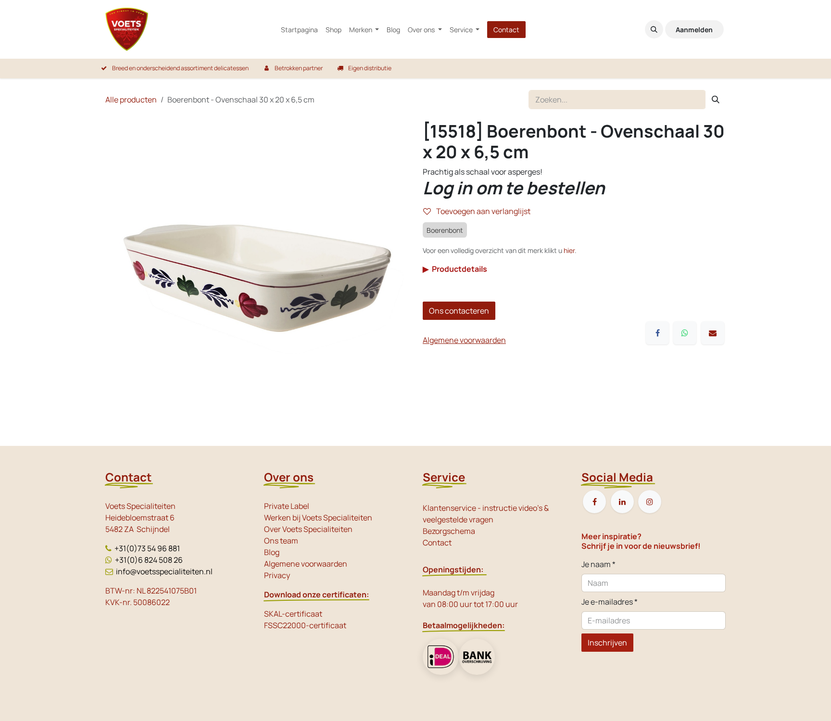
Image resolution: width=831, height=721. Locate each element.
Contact (506, 29)
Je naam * (598, 564)
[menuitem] (299, 29)
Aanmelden (694, 29)
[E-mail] (712, 332)
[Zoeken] (715, 99)
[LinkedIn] (622, 501)
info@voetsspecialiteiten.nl (164, 571)
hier (569, 250)
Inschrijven (607, 642)
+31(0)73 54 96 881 (147, 548)
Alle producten (131, 99)
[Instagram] (649, 501)
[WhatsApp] (684, 332)
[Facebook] (657, 332)
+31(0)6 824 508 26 (149, 560)
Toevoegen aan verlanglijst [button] (482, 211)
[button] (654, 29)
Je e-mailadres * (609, 601)
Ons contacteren (459, 310)
